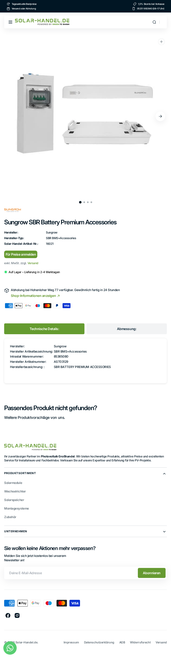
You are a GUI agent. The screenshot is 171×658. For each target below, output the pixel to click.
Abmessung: (126, 329)
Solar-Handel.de (26, 642)
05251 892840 (144, 8)
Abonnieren (152, 573)
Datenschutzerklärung (99, 642)
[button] (10, 22)
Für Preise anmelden (21, 254)
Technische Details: (44, 329)
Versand (33, 263)
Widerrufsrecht (140, 642)
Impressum (71, 642)
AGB (122, 642)
